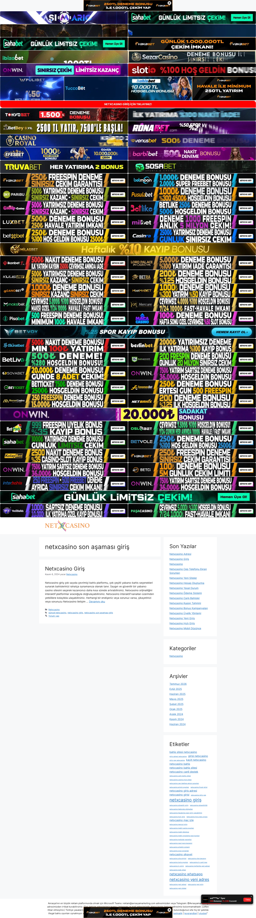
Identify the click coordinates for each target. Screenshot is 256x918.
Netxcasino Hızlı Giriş (182, 623)
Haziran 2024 (177, 724)
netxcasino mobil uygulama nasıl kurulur (184, 836)
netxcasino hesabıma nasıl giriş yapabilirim (185, 813)
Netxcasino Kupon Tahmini (185, 603)
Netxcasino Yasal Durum (184, 588)
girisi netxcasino (198, 756)
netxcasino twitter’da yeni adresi (197, 866)
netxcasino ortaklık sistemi (179, 847)
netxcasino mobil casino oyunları (181, 828)
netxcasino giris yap (198, 795)
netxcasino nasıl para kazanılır (180, 843)
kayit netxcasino (196, 759)
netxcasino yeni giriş (195, 884)
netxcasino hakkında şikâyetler (181, 809)
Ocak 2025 (175, 709)
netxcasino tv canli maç (198, 862)
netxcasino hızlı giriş (177, 817)
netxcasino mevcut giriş (178, 824)
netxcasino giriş (75, 612)
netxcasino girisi (179, 794)
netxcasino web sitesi (177, 870)
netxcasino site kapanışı (197, 858)
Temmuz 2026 (178, 683)
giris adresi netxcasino (178, 756)
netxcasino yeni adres (189, 879)
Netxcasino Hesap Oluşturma (186, 583)
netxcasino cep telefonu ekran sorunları (184, 783)
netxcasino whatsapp (186, 874)
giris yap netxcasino (177, 760)
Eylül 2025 (175, 689)
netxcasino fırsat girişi (199, 787)
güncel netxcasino (57, 612)
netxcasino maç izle (181, 820)
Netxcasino (54, 609)
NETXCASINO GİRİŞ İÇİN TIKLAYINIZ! (128, 104)
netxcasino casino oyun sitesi (180, 780)
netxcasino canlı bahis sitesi (180, 776)
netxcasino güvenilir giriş (178, 805)
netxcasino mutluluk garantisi (180, 840)
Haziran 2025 (177, 694)
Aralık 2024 (176, 714)
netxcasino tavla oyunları (178, 862)
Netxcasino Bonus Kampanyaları (188, 608)
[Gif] (128, 249)
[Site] (64, 180)
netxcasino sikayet (180, 854)
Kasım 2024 (176, 719)
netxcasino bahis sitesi (183, 767)
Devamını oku (97, 601)
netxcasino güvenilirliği (198, 805)
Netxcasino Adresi (180, 554)
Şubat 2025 (176, 704)
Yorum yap (53, 616)
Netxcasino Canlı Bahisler (184, 598)
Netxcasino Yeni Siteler (183, 578)
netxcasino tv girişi (176, 866)
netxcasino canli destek (183, 771)
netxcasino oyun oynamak (179, 851)
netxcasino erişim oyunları (179, 787)
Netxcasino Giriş (65, 568)
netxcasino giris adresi (183, 790)
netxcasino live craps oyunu (197, 817)
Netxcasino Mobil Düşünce (185, 628)
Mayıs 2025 (176, 699)
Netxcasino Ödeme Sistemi (185, 593)
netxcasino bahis (179, 763)
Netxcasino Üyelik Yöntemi (185, 613)
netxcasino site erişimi (177, 858)
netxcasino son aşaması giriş (98, 612)
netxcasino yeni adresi (177, 884)
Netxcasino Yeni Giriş (182, 618)
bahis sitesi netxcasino (183, 752)
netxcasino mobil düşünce (179, 832)
